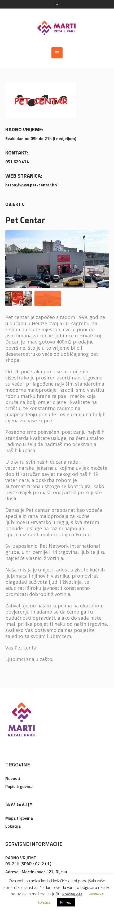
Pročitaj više (72, 894)
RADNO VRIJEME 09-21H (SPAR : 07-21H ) (28, 861)
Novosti (12, 778)
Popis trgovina (19, 786)
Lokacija (13, 826)
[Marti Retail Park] (57, 27)
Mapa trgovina (19, 818)
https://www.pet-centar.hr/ (31, 185)
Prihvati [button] (66, 902)
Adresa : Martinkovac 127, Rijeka (36, 871)
